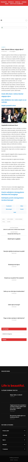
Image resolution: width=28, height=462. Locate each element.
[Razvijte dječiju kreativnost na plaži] (14, 245)
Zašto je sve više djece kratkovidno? (14, 291)
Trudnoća (4, 2)
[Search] (24, 20)
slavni (8, 221)
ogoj (3, 221)
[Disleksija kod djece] (14, 259)
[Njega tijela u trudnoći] (5, 397)
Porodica (11, 2)
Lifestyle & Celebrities (16, 3)
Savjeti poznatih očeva (8, 105)
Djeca (3, 219)
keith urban (10, 219)
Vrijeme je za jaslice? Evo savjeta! (14, 278)
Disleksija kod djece (14, 264)
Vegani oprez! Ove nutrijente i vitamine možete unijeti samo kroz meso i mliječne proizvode (18, 407)
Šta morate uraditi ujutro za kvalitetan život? (17, 416)
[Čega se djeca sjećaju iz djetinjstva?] (14, 312)
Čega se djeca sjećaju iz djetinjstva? (14, 318)
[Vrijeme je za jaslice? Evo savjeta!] (14, 272)
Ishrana (24, 2)
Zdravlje (17, 2)
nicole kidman (18, 219)
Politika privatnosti (14, 457)
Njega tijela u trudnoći (16, 395)
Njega (6, 3)
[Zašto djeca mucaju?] (14, 299)
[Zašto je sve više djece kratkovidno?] (14, 285)
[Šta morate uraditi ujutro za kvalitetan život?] (5, 418)
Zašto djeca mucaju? (14, 304)
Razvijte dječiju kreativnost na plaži (14, 251)
